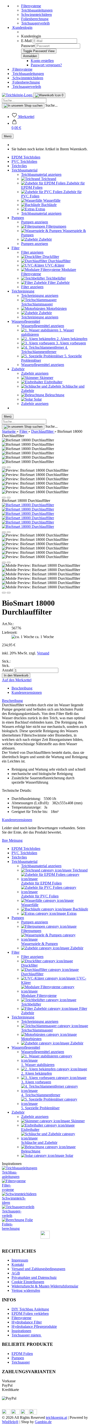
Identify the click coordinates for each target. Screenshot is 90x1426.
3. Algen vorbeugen (70, 343)
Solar (37, 399)
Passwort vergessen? (46, 65)
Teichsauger (21, 1362)
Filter (15, 248)
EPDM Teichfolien (26, 157)
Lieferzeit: (9, 632)
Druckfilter (50, 257)
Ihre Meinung (12, 840)
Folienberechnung (34, 19)
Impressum (20, 1260)
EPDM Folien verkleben (30, 1313)
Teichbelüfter (55, 278)
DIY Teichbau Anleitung (30, 1309)
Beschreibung (22, 688)
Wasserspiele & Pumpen (39, 944)
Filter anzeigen (32, 252)
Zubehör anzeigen (34, 373)
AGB (16, 1273)
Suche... (51, 105)
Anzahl (7, 670)
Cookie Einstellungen (28, 1282)
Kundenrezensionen (27, 692)
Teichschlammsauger (37, 304)
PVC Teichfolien (24, 161)
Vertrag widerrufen (26, 1290)
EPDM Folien (22, 1354)
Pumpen (18, 218)
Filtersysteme (31, 6)
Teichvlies (19, 166)
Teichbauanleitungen (37, 10)
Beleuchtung (54, 395)
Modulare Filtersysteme (39, 995)
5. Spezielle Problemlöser (40, 1108)
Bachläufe (48, 205)
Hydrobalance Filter (27, 1322)
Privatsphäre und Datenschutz (34, 1277)
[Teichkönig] (17, 95)
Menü (8, 136)
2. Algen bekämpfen (71, 339)
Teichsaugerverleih (35, 23)
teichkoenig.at (56, 1417)
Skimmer (46, 378)
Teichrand (48, 179)
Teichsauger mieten (27, 1335)
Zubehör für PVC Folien (40, 896)
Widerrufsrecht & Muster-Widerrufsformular (45, 1286)
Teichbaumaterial (24, 170)
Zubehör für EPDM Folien (41, 883)
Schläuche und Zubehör (39, 1142)
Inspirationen (21, 1331)
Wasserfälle (51, 200)
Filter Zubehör (58, 282)
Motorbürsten (56, 308)
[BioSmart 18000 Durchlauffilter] (28, 505)
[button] (16, 125)
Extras (40, 209)
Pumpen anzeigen (34, 222)
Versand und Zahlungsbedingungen (38, 1269)
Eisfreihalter (52, 382)
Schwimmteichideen (36, 14)
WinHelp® (10, 1422)
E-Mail (26, 41)
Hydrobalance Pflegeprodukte (34, 1326)
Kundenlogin (22, 27)
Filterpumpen (55, 226)
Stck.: (6, 661)
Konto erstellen (42, 61)
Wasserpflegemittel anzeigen (42, 326)
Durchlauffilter (59, 261)
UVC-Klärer (54, 265)
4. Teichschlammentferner (44, 349)
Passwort (28, 46)
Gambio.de (43, 1422)
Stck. (6, 666)
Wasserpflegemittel (26, 321)
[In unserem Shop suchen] (23, 105)
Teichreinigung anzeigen (39, 295)
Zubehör (45, 239)
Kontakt (18, 1264)
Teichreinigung (23, 291)
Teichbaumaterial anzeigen (41, 174)
